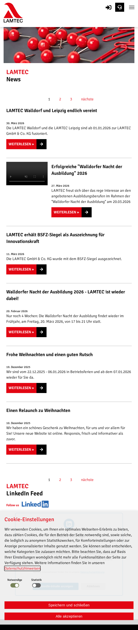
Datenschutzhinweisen (22, 568)
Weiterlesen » (21, 144)
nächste (87, 99)
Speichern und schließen (69, 605)
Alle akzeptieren (69, 616)
